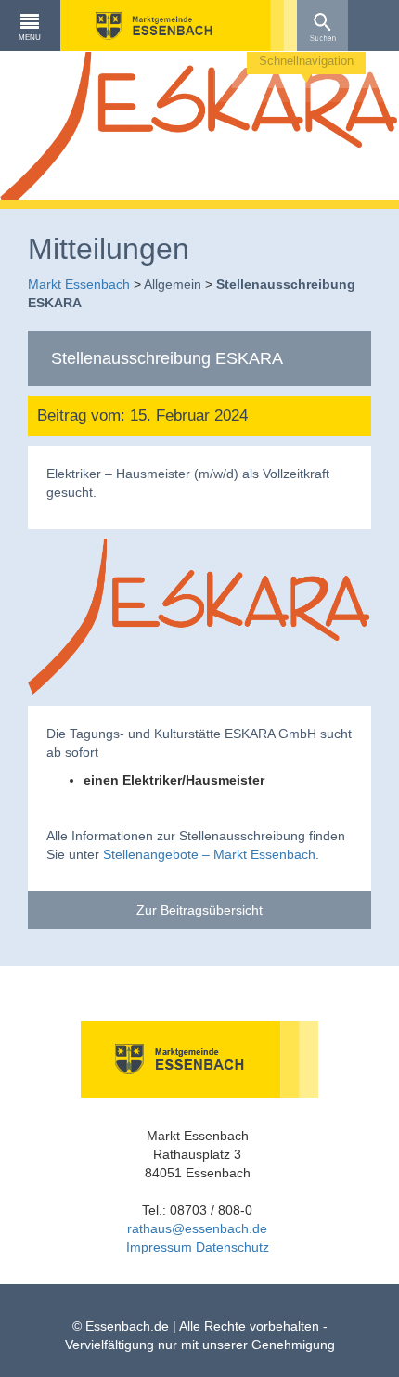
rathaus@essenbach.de (197, 1228)
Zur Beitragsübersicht (199, 910)
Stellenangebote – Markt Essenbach (209, 854)
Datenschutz (232, 1247)
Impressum (159, 1247)
